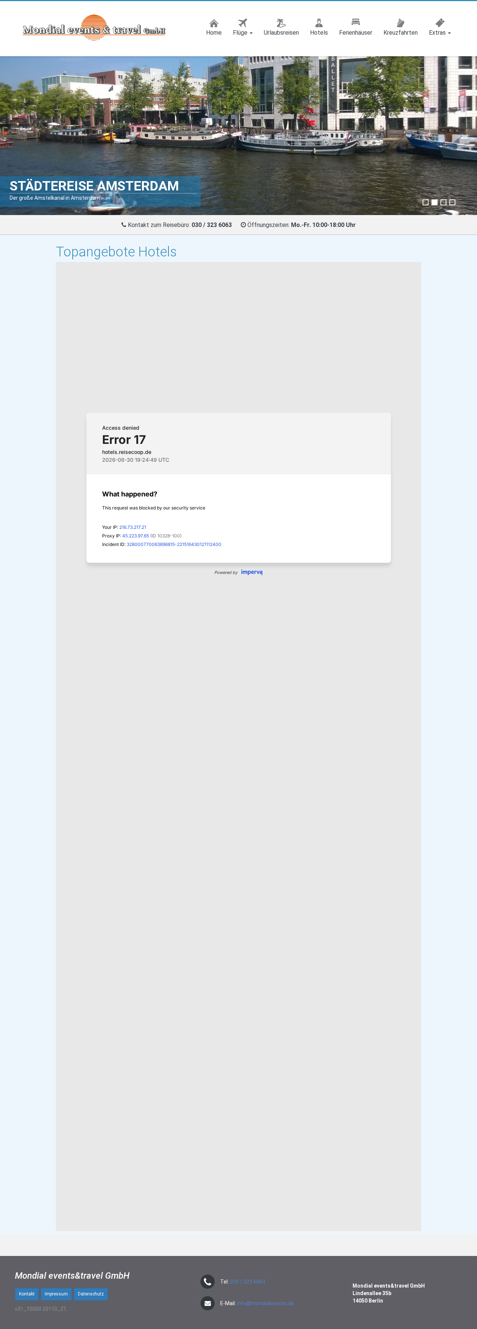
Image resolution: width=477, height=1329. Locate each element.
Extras (438, 32)
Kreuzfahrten (400, 32)
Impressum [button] (56, 1294)
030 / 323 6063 (247, 1282)
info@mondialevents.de (265, 1303)
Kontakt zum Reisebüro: (159, 224)
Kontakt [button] (27, 1294)
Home (214, 32)
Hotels (319, 32)
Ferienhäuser (355, 32)
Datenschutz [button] (91, 1294)
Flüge (241, 32)
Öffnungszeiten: (301, 224)
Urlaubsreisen (281, 32)
